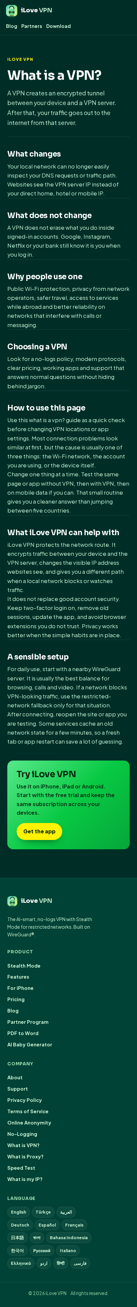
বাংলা (37, 1237)
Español (47, 1225)
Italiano (68, 1250)
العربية (66, 1212)
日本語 (17, 1237)
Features (18, 977)
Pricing (16, 999)
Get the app (39, 831)
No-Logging (22, 1134)
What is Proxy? (25, 1156)
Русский (42, 1250)
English (18, 1212)
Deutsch (20, 1225)
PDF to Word (23, 1033)
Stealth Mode (24, 966)
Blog (11, 26)
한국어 (17, 1250)
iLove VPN (20, 59)
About (15, 1077)
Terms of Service (28, 1111)
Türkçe (43, 1212)
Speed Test (21, 1168)
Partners (31, 26)
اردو (44, 1263)
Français (74, 1225)
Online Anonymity (29, 1123)
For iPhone (20, 988)
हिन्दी (61, 1263)
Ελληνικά (21, 1263)
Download (58, 26)
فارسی (80, 1263)
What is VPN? (23, 1145)
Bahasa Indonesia (69, 1237)
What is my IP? (25, 1179)
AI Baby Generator (29, 1044)
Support (17, 1089)
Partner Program (28, 1022)
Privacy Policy (24, 1100)
